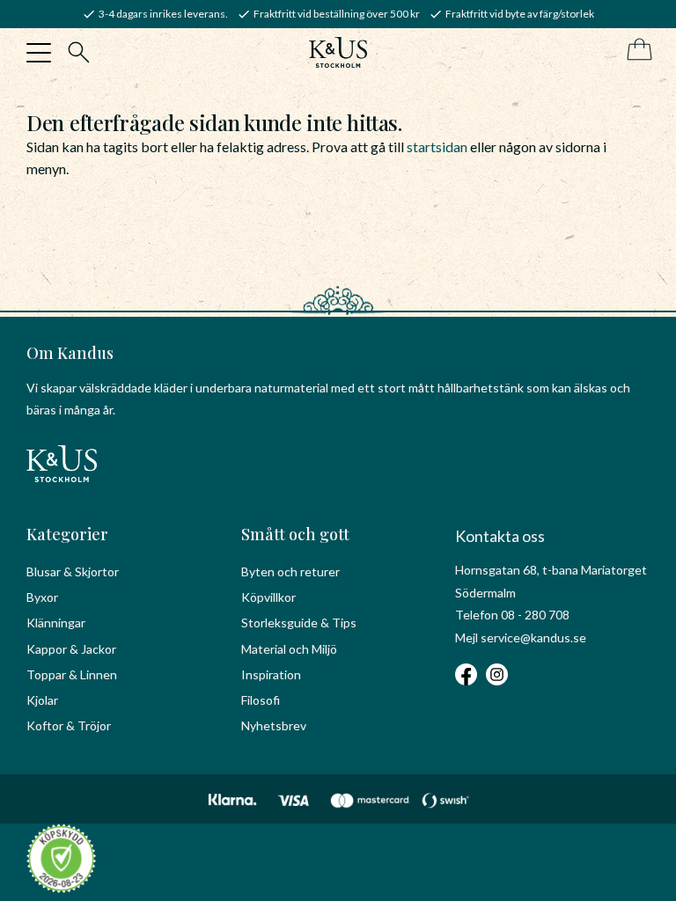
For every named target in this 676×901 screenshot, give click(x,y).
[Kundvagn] (636, 50)
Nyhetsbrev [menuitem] (273, 725)
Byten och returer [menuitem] (290, 571)
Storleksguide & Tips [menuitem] (298, 622)
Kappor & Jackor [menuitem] (71, 648)
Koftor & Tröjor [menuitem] (68, 725)
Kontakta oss (500, 536)
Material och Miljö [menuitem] (289, 648)
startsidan (437, 146)
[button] (39, 53)
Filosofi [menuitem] (260, 699)
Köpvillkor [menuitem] (268, 597)
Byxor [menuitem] (42, 597)
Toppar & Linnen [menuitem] (71, 674)
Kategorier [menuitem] (67, 534)
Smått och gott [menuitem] (295, 534)
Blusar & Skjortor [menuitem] (72, 571)
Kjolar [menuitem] (42, 699)
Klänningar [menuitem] (55, 622)
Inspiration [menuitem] (271, 674)
